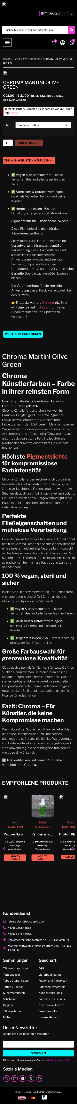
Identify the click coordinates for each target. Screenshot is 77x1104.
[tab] (23, 334)
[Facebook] (23, 1078)
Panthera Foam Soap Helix (51, 834)
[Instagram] (14, 1078)
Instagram (43, 307)
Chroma (48, 303)
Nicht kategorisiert (27, 59)
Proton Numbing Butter (22, 834)
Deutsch (54, 13)
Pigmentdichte (46, 456)
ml (7, 125)
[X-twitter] (31, 1078)
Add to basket (29, 143)
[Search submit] (71, 30)
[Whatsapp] (6, 1078)
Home (7, 59)
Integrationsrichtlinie (59, 1060)
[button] (7, 42)
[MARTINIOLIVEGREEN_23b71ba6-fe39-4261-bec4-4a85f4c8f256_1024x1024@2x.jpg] (5, 73)
